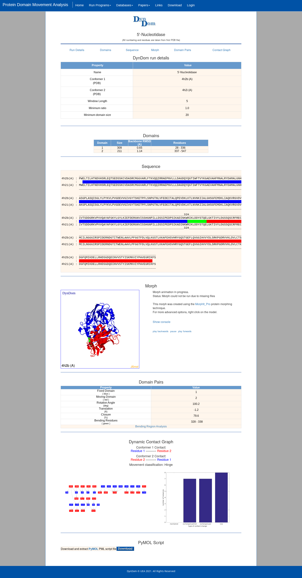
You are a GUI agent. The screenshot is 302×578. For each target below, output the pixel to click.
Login (191, 5)
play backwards (160, 331)
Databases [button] (123, 5)
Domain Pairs (182, 50)
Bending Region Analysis (151, 426)
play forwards (185, 331)
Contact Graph (222, 50)
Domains (105, 50)
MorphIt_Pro (202, 304)
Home (79, 5)
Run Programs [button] (99, 5)
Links (159, 5)
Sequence (132, 50)
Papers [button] (143, 5)
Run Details (77, 50)
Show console (161, 322)
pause (173, 331)
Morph (155, 50)
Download (175, 5)
